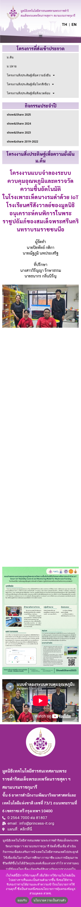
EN (74, 24)
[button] (40, 35)
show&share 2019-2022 (22, 141)
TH (64, 24)
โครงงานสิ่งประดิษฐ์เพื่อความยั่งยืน (29, 75)
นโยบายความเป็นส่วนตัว (50, 900)
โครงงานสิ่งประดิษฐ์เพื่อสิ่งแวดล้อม (28, 93)
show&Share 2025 (19, 114)
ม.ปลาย (12, 66)
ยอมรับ (22, 900)
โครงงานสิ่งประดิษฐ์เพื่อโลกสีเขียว (28, 84)
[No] (75, 888)
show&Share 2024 (19, 123)
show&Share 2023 (19, 132)
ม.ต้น (10, 57)
